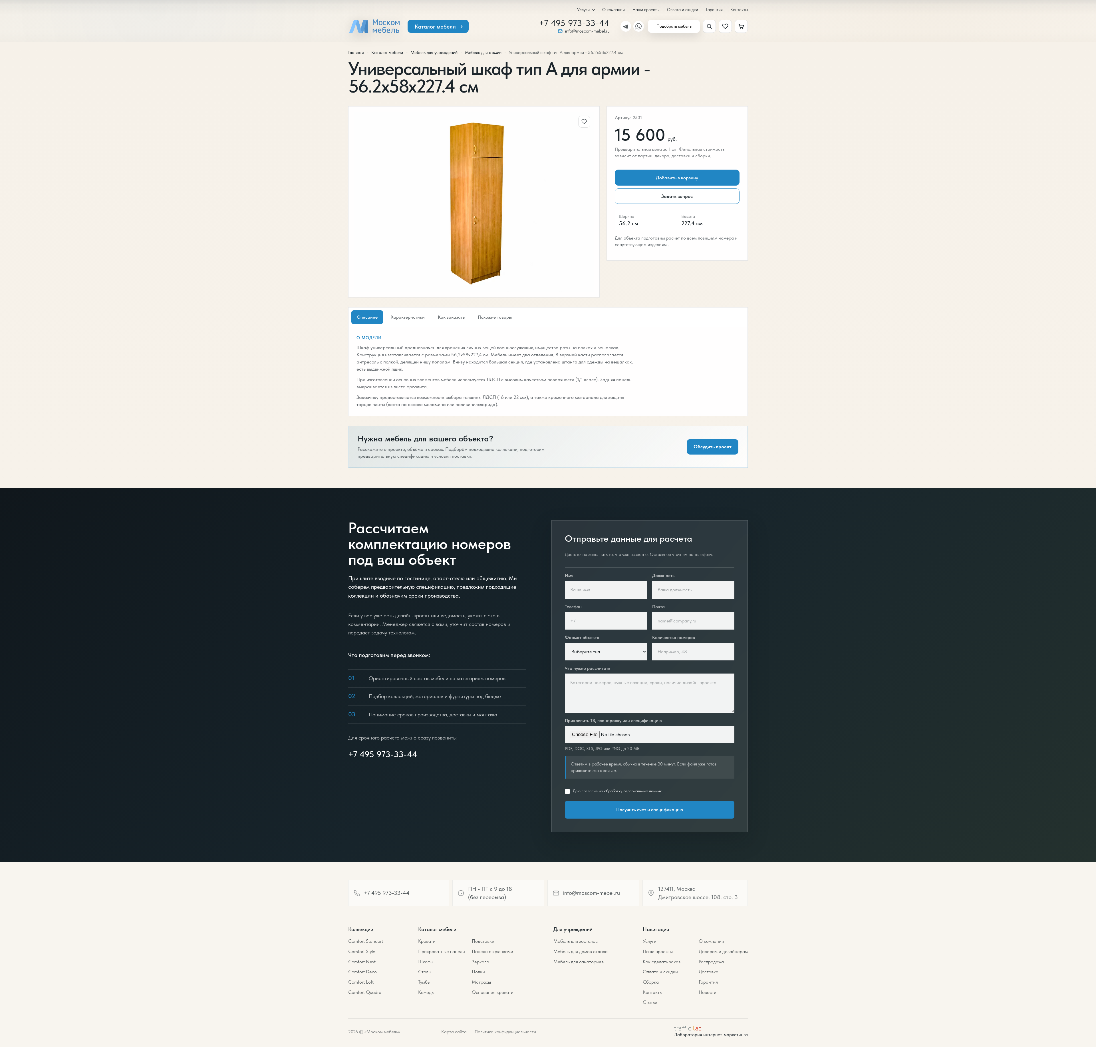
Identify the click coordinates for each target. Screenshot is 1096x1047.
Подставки (483, 941)
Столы (424, 971)
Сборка (651, 982)
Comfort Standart (365, 941)
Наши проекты (645, 9)
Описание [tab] (367, 317)
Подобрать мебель (674, 26)
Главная (356, 52)
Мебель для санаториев (578, 961)
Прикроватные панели (441, 951)
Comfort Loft (361, 982)
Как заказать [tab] (451, 317)
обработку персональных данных (633, 790)
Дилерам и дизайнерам (723, 951)
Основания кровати (492, 992)
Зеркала (480, 961)
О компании (613, 9)
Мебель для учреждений (434, 52)
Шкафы (425, 961)
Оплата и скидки (682, 9)
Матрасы (481, 982)
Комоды (426, 992)
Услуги (583, 9)
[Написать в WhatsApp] (638, 26)
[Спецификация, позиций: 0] (741, 26)
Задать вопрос (677, 196)
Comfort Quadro (364, 992)
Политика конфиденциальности (505, 1031)
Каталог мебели (435, 26)
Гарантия (714, 9)
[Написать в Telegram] (625, 26)
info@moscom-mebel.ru (587, 31)
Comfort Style (361, 951)
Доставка (708, 971)
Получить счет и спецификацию (649, 809)
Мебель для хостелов (575, 941)
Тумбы (424, 982)
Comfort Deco (362, 971)
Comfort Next (362, 961)
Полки (478, 971)
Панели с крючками (492, 951)
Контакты (739, 9)
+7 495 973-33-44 (574, 23)
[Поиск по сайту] (709, 26)
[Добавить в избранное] (584, 122)
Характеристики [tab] (408, 317)
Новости (707, 992)
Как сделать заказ (661, 961)
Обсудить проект (713, 446)
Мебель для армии (483, 52)
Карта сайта (454, 1031)
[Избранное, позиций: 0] (725, 26)
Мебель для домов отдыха (580, 951)
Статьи (650, 1002)
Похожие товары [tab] (495, 317)
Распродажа (711, 961)
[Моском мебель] (374, 26)
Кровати (427, 941)
